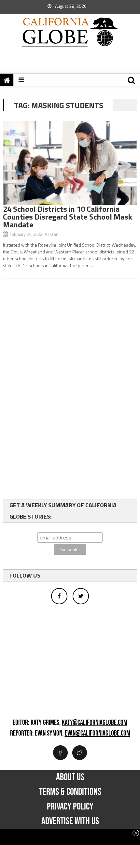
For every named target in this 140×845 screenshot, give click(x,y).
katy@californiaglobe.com (94, 723)
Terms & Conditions (70, 792)
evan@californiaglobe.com (97, 733)
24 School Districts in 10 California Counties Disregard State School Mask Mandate (67, 216)
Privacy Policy (70, 806)
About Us (70, 777)
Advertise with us (70, 821)
